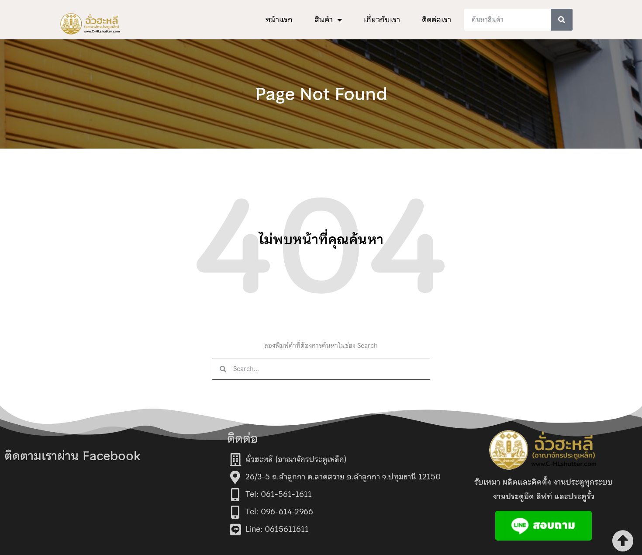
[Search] (562, 20)
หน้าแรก (279, 19)
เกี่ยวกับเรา (382, 19)
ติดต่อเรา (436, 19)
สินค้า (323, 19)
